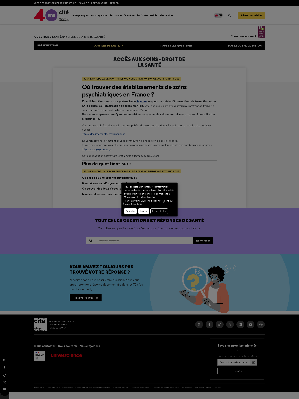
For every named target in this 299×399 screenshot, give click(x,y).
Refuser (143, 211)
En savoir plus (159, 211)
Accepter (130, 211)
